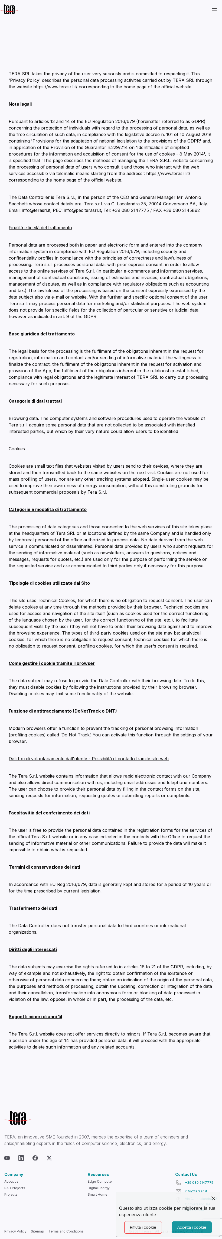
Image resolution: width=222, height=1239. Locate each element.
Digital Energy (99, 1188)
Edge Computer (100, 1181)
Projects (11, 1194)
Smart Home (97, 1194)
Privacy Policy (15, 1231)
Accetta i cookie (191, 1227)
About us (11, 1181)
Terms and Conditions (66, 1231)
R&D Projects (14, 1188)
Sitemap (37, 1231)
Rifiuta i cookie (143, 1227)
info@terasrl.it (196, 1191)
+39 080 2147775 (199, 1182)
